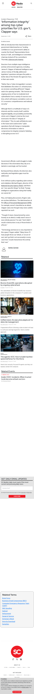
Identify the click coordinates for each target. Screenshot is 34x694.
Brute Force (6, 598)
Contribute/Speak (11, 674)
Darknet (5, 611)
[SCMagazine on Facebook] (13, 659)
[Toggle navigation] (3, 3)
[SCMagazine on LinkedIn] (21, 659)
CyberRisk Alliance (12, 667)
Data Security (6, 317)
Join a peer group (26, 674)
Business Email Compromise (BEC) (14, 601)
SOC (2, 353)
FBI (17, 72)
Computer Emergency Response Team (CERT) (15, 605)
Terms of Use (23, 492)
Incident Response (7, 19)
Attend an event (19, 674)
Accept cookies (17, 691)
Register (19, 7)
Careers (24, 667)
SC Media (5, 667)
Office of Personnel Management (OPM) (17, 203)
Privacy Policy (29, 492)
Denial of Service (8, 616)
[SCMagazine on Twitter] (17, 659)
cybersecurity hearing (15, 59)
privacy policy (25, 687)
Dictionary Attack (8, 619)
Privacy (29, 667)
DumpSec (5, 624)
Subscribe (17, 496)
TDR (16, 19)
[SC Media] (17, 3)
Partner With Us (17, 677)
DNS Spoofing (7, 608)
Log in (13, 7)
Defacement (6, 614)
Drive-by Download (8, 621)
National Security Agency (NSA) (12, 186)
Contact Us (19, 667)
